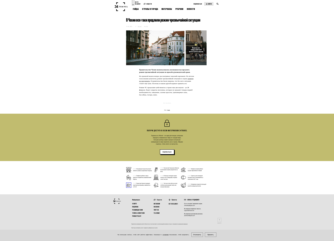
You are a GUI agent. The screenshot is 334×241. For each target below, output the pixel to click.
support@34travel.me (189, 210)
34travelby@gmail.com (189, 205)
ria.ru (139, 26)
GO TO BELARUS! (173, 204)
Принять (211, 235)
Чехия (168, 110)
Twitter (156, 210)
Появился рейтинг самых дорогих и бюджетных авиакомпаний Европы (142, 177)
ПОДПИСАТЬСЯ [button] (167, 152)
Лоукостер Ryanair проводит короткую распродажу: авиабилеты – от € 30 (142, 185)
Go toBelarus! (138, 3)
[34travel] (121, 6)
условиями (166, 234)
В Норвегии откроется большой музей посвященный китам (197, 185)
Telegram (157, 213)
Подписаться (198, 4)
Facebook (156, 207)
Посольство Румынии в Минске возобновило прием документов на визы (169, 169)
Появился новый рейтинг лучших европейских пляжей (195, 169)
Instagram (157, 204)
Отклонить (197, 235)
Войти (210, 4)
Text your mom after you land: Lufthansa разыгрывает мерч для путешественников (168, 185)
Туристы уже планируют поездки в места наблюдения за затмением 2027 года (195, 177)
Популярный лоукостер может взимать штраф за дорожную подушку (142, 169)
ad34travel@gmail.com (189, 215)
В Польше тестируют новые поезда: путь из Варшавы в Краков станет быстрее (168, 177)
